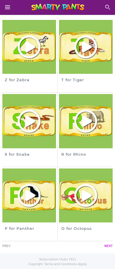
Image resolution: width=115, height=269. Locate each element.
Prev (6, 246)
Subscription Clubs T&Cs (57, 259)
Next (108, 246)
